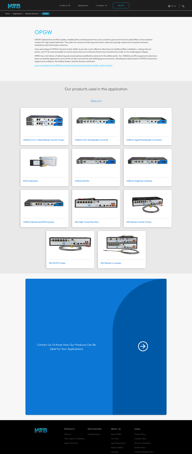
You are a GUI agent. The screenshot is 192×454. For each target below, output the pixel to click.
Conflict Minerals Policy (143, 452)
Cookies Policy (140, 439)
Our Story (115, 439)
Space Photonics (71, 443)
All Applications (94, 434)
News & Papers (117, 447)
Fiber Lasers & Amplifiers (74, 439)
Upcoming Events (118, 443)
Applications (83, 5)
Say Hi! (121, 5)
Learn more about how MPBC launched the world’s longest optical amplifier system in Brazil (73, 65)
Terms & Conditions (142, 443)
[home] (14, 6)
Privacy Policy (140, 434)
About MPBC (116, 434)
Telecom (67, 434)
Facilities (114, 452)
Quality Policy (140, 447)
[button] (64, 5)
